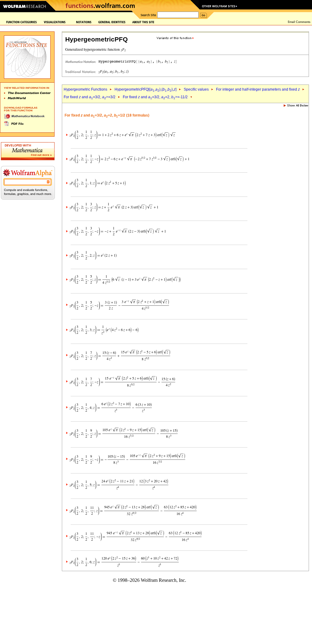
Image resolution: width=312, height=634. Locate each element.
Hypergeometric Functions (85, 89)
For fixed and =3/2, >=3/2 (89, 97)
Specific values (196, 89)
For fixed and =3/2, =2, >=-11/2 (155, 97)
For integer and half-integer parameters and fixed (258, 89)
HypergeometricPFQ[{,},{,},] (145, 89)
